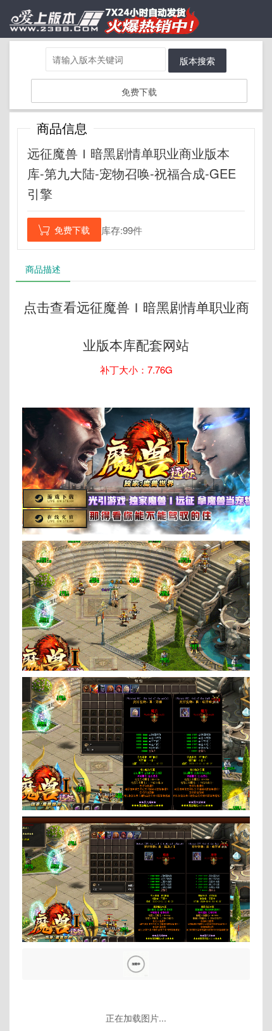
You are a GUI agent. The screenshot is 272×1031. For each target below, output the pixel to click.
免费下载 (139, 91)
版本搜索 (197, 60)
